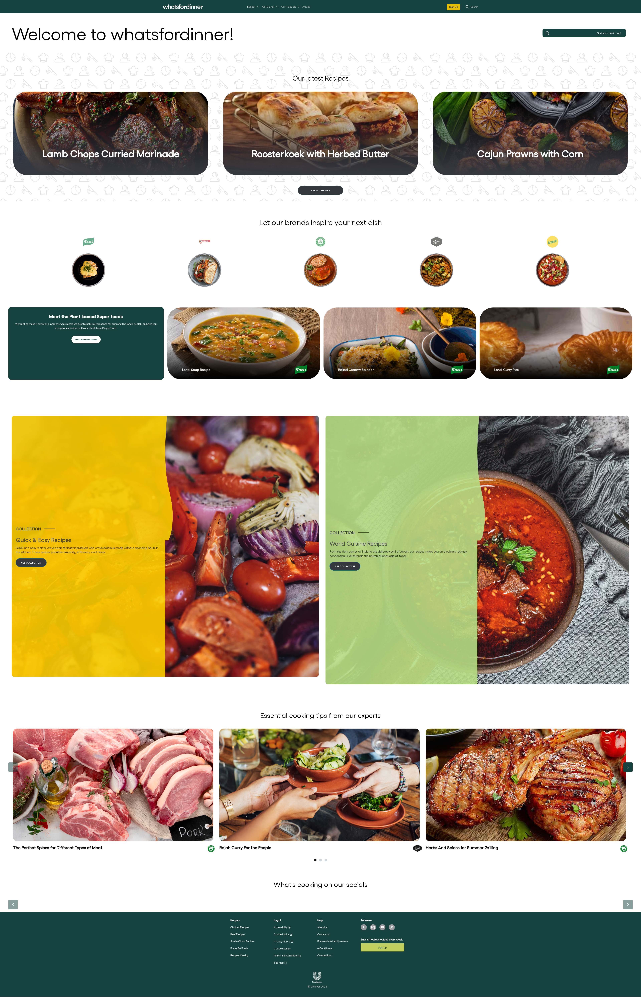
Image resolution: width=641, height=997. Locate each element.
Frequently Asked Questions (332, 941)
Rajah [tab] (436, 264)
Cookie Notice (281, 934)
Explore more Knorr (86, 339)
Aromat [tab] (552, 264)
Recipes (251, 6)
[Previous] (13, 767)
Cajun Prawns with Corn (530, 153)
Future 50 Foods (239, 948)
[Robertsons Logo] (211, 848)
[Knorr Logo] (301, 369)
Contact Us (323, 934)
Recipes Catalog (239, 955)
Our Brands (268, 6)
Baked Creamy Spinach (356, 370)
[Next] (628, 767)
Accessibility (281, 927)
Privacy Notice (282, 941)
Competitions (324, 955)
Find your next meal (547, 33)
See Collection (31, 562)
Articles (306, 6)
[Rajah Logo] (417, 847)
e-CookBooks (324, 948)
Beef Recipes (237, 934)
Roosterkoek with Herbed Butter (320, 153)
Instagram (373, 927)
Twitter (392, 927)
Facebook (364, 927)
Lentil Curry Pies (506, 370)
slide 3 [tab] (326, 860)
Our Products (288, 6)
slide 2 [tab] (320, 860)
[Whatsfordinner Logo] (183, 6)
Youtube (382, 927)
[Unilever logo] (317, 976)
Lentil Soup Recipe (196, 370)
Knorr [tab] (88, 264)
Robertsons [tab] (320, 264)
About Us (322, 927)
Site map (279, 962)
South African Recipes (242, 941)
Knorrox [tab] (204, 264)
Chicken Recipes (239, 927)
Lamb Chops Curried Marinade (110, 153)
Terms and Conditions (286, 955)
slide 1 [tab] (315, 860)
